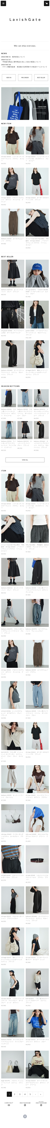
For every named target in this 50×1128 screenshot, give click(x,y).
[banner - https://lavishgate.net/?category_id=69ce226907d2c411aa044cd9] (41, 77)
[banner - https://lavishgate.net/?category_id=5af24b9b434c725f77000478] (9, 77)
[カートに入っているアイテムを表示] (46, 3)
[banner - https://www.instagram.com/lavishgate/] (25, 1103)
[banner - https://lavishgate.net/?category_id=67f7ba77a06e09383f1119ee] (25, 77)
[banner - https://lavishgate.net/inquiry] (9, 1103)
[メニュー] (3, 3)
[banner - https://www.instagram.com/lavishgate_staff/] (41, 1103)
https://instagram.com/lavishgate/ (25, 1116)
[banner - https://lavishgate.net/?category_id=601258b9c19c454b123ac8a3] (25, 459)
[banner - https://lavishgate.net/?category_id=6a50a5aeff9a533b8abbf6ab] (25, 103)
